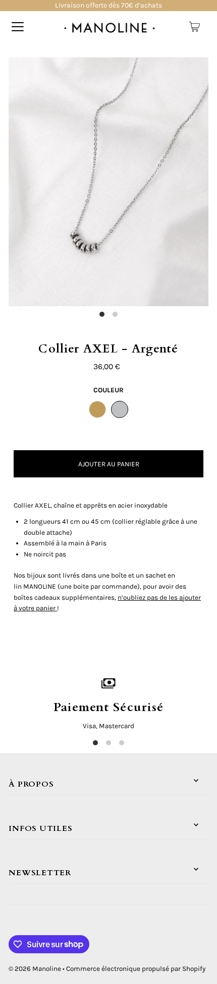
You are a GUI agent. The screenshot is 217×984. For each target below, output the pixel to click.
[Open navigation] (17, 26)
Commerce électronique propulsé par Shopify (135, 968)
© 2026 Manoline (35, 968)
